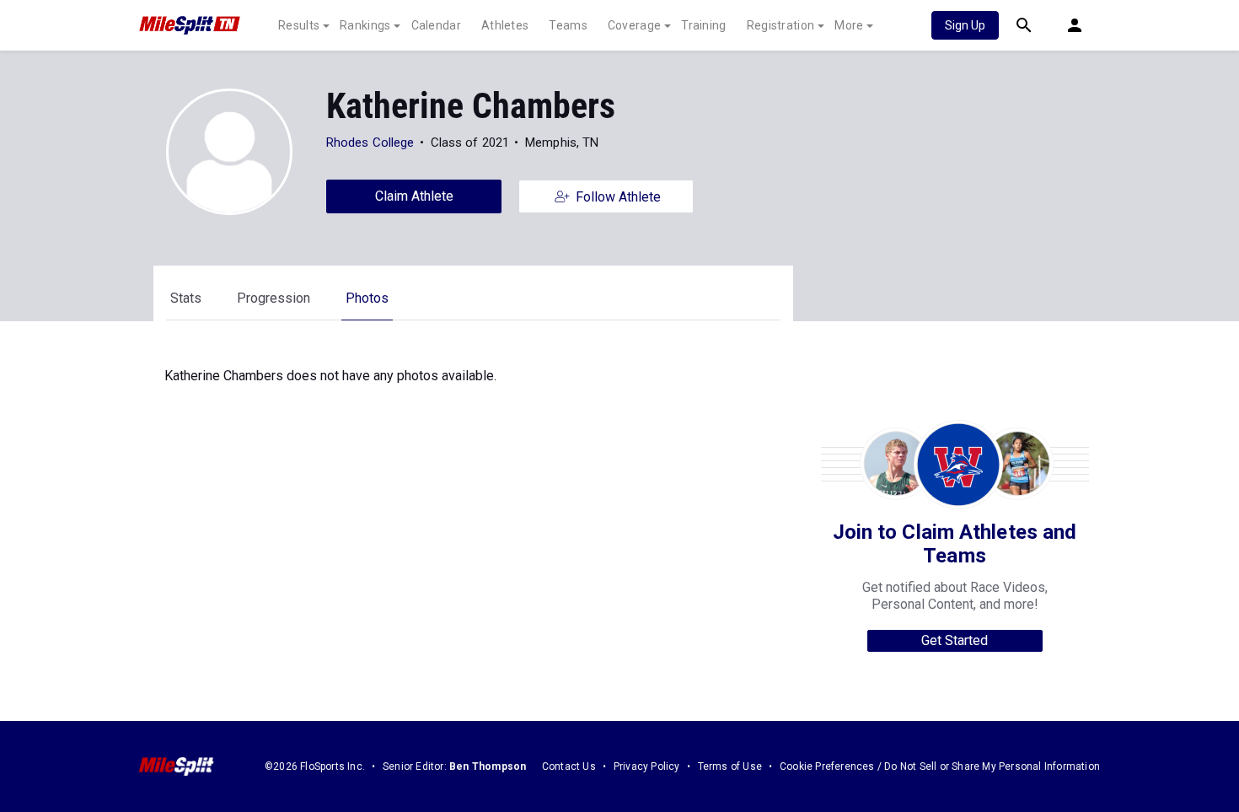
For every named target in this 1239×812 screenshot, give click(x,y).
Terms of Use (730, 766)
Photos (367, 298)
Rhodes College (370, 142)
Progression (273, 298)
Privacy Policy (647, 766)
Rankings (365, 25)
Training (703, 25)
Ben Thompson (487, 766)
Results (298, 25)
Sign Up (965, 25)
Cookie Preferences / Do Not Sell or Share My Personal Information (940, 766)
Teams (568, 25)
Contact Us (569, 766)
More (848, 25)
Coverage (634, 25)
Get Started (954, 640)
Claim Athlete (414, 196)
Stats (185, 298)
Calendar (436, 25)
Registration (781, 25)
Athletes (504, 25)
